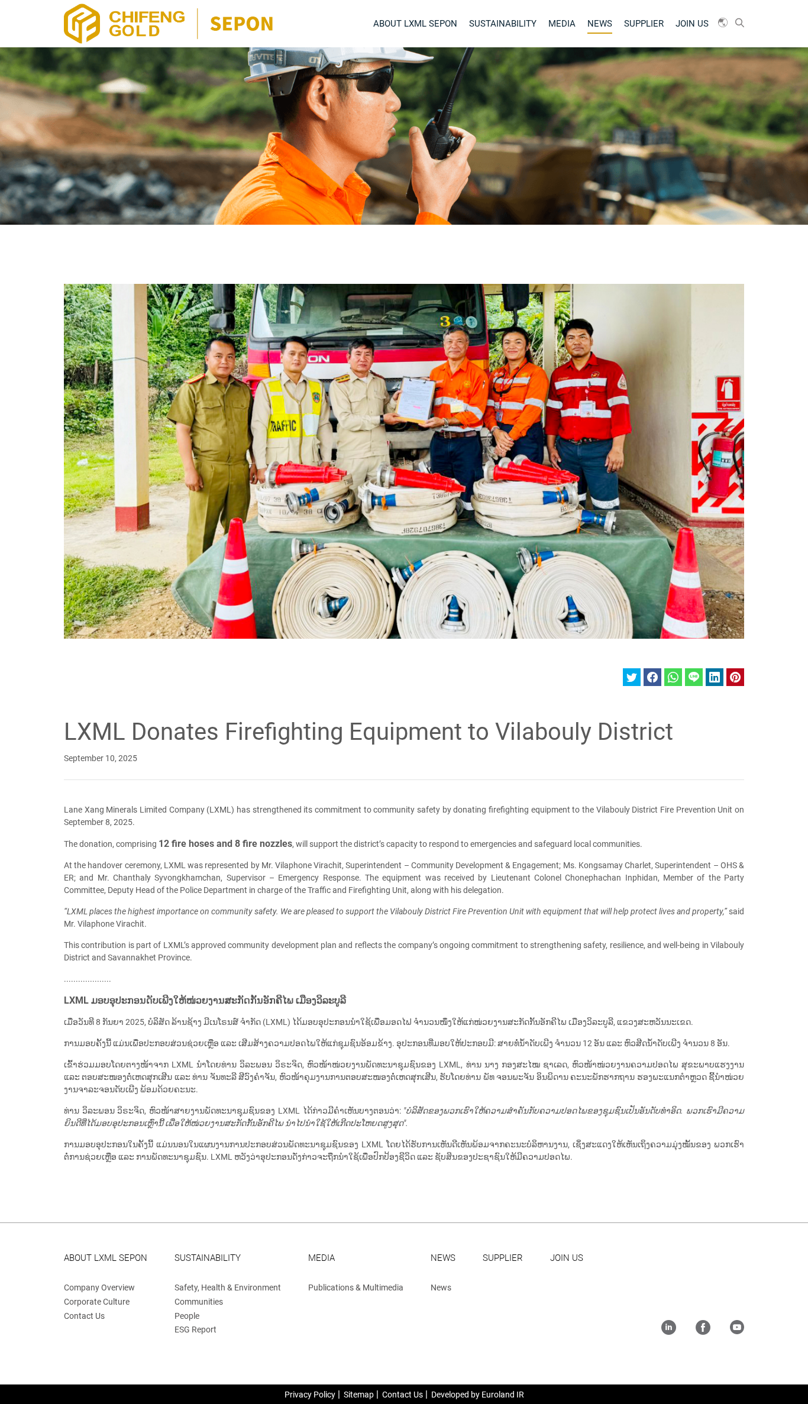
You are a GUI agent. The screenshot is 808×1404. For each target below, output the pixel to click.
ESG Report (195, 1329)
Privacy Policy (310, 1394)
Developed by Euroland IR (477, 1394)
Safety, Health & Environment (227, 1287)
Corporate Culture (97, 1301)
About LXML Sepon (415, 23)
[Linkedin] (668, 1328)
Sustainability (502, 23)
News (599, 23)
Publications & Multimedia (355, 1287)
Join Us (692, 23)
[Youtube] (737, 1328)
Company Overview (99, 1287)
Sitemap (359, 1394)
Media (562, 23)
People (186, 1316)
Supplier (644, 23)
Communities (198, 1301)
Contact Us (84, 1316)
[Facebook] (703, 1328)
